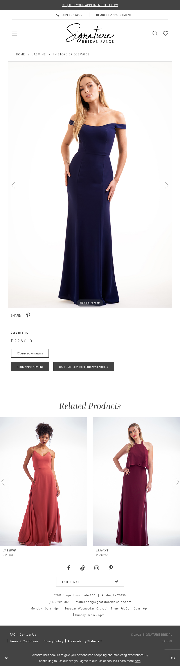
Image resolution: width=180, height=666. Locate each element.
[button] (165, 33)
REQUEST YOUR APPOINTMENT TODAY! (90, 5)
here (137, 660)
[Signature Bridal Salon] (90, 33)
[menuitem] (14, 33)
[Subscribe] (116, 581)
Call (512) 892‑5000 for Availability (83, 367)
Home (20, 54)
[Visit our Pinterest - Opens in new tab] (111, 568)
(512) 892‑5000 (59, 601)
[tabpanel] (90, 185)
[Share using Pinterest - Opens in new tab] (28, 315)
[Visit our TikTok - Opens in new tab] (82, 568)
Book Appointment (30, 367)
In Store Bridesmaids (71, 54)
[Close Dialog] (6, 658)
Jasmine (39, 54)
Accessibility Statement (85, 641)
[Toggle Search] (155, 33)
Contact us (28, 634)
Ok (173, 657)
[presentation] (43, 481)
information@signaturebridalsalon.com (103, 601)
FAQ (13, 634)
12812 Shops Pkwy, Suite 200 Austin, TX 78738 (90, 595)
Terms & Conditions (24, 641)
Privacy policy (53, 641)
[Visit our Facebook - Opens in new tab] (68, 568)
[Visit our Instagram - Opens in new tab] (96, 568)
